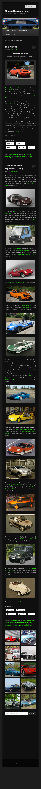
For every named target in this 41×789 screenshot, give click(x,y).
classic (12, 622)
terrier (16, 626)
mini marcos (22, 624)
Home (7, 30)
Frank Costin (9, 90)
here (19, 132)
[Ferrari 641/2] (12, 638)
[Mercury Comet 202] (12, 685)
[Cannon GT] (28, 638)
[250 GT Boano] (12, 701)
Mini (11, 104)
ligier (31, 622)
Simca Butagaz (17, 248)
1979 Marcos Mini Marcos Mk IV (17, 283)
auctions (29, 154)
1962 (24, 154)
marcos (24, 156)
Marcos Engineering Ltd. (12, 88)
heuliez (27, 622)
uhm (20, 626)
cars (13, 156)
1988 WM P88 (26, 307)
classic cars (18, 156)
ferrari (23, 622)
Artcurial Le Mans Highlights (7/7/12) (14, 167)
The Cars (14, 30)
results (12, 626)
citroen (7, 622)
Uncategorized (14, 154)
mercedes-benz (14, 624)
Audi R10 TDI (17, 211)
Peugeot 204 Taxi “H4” (15, 485)
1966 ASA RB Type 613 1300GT (26, 254)
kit (24, 102)
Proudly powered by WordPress (20, 763)
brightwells (8, 156)
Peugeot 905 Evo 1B (24, 250)
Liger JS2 (8, 213)
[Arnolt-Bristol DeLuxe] (28, 685)
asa (25, 620)
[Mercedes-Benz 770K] (28, 654)
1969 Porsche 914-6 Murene (24, 429)
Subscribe (32, 713)
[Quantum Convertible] (12, 670)
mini (28, 156)
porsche (7, 626)
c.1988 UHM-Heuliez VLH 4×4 (27, 539)
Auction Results (23, 30)
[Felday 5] (28, 701)
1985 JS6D (32, 219)
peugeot (28, 624)
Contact (15, 34)
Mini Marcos (11, 46)
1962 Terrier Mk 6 (27, 305)
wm (23, 626)
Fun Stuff (8, 34)
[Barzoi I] (28, 670)
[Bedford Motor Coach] (12, 654)
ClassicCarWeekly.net (17, 10)
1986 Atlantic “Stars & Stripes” (13, 380)
